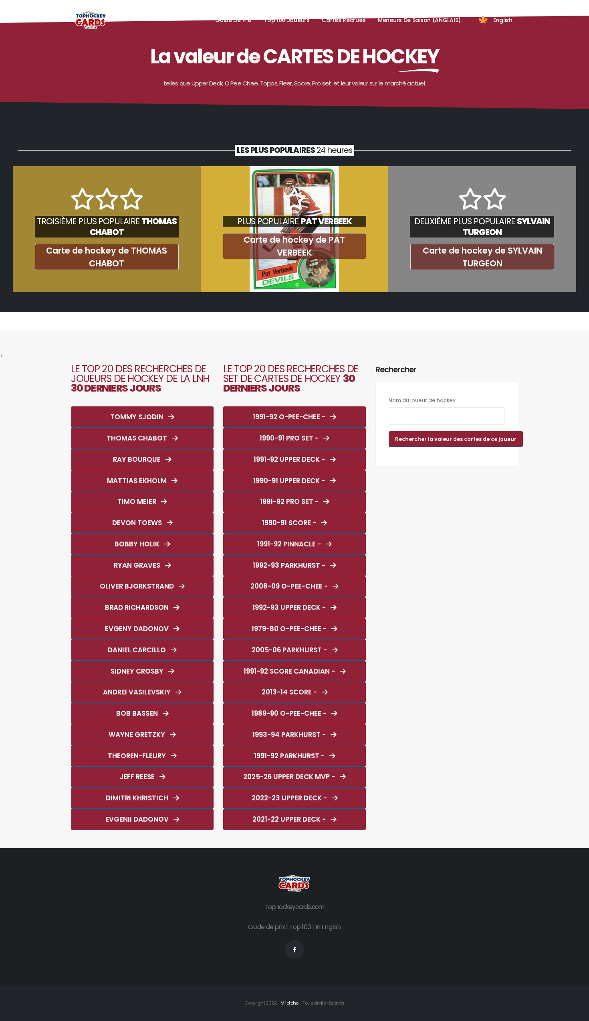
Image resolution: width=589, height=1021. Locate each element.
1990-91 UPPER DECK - (290, 480)
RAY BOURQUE (137, 459)
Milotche (289, 1003)
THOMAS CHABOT (138, 438)
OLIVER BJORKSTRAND (137, 586)
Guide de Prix (233, 20)
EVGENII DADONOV (137, 819)
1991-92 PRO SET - (290, 501)
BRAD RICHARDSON (137, 607)
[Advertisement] (446, 532)
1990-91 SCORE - (290, 523)
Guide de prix (266, 927)
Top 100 (300, 927)
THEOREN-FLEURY (137, 756)
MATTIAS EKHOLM (137, 480)
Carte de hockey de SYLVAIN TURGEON (482, 257)
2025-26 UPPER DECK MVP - (290, 776)
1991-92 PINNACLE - (290, 544)
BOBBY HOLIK (138, 544)
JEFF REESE (137, 776)
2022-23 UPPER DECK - (290, 798)
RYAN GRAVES (138, 565)
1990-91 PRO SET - (290, 438)
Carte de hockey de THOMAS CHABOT (106, 257)
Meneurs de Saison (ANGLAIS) (419, 20)
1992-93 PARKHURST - (290, 565)
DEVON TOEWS (137, 523)
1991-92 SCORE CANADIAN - (290, 671)
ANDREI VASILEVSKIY (137, 692)
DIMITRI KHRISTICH (138, 798)
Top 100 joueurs (287, 20)
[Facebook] (294, 949)
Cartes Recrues (343, 20)
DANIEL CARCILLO (137, 650)
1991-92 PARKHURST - (290, 756)
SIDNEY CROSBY (138, 671)
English (502, 20)
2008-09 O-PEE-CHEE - (289, 586)
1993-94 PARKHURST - (289, 734)
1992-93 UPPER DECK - (289, 607)
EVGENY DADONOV (137, 628)
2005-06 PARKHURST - (290, 650)
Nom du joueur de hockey (422, 400)
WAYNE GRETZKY (138, 734)
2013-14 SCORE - (290, 692)
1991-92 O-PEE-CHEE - (290, 417)
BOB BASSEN (137, 713)
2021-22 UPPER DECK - (289, 819)
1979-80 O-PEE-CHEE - (290, 628)
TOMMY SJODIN (137, 417)
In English (328, 927)
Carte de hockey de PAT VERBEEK (294, 246)
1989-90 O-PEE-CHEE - (290, 713)
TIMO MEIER (137, 501)
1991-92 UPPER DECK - (290, 459)
